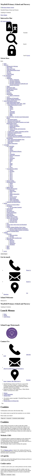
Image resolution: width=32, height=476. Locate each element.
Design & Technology (15, 155)
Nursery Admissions (14, 79)
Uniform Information (11, 212)
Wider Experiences (14, 199)
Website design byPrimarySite (11, 401)
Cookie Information (8, 394)
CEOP (8, 97)
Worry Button (4, 15)
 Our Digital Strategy (12, 119)
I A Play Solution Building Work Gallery (16, 227)
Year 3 (11, 175)
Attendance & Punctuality (13, 98)
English (11, 107)
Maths (11, 106)
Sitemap (5, 393)
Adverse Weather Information (13, 99)
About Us (6, 65)
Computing (12, 111)
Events (8, 226)
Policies (8, 91)
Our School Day (10, 211)
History (11, 159)
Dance (11, 163)
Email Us (28, 281)
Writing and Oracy (14, 124)
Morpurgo (12, 240)
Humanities (12, 113)
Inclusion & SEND (11, 182)
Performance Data (11, 87)
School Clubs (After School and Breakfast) (17, 224)
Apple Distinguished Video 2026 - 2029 (16, 103)
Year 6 (11, 179)
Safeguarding (10, 94)
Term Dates (9, 210)
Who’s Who (9, 67)
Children (6, 232)
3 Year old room (13, 220)
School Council (13, 196)
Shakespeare (12, 243)
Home (5, 63)
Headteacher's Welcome (12, 66)
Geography (12, 158)
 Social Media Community (13, 140)
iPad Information (10, 215)
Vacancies (9, 73)
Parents (5, 203)
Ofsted (8, 86)
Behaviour (12, 190)
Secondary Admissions (15, 82)
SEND (11, 183)
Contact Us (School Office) (13, 204)
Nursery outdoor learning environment (19, 228)
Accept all (9, 418)
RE (10, 166)
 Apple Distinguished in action (14, 105)
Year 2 (11, 174)
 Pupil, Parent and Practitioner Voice (15, 139)
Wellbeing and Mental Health (13, 202)
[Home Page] (7, 7)
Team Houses (13, 198)
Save (14, 474)
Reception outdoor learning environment (19, 230)
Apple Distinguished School (13, 70)
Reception (12, 171)
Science (11, 109)
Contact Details (10, 74)
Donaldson (12, 244)
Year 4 (11, 176)
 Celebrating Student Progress (14, 132)
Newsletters (9, 206)
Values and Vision (11, 69)
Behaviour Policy (14, 235)
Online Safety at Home (12, 216)
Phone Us (28, 270)
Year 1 (11, 172)
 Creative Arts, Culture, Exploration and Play (18, 131)
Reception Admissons (15, 81)
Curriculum (6, 144)
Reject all (3, 418)
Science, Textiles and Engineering (17, 128)
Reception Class (13, 222)
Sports (8, 246)
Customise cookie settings (18, 418)
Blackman (12, 242)
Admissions (9, 78)
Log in (28, 55)
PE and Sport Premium (12, 89)
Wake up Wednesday (14, 95)
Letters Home (10, 208)
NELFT (11, 186)
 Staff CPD (10, 142)
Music (11, 114)
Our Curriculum (10, 146)
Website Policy (7, 395)
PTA (8, 223)
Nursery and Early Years (12, 218)
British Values (10, 187)
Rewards (12, 236)
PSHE (11, 115)
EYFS (11, 167)
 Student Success (11, 134)
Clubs (11, 192)
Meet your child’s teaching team (14, 238)
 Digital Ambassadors (12, 143)
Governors (9, 93)
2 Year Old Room (14, 219)
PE (10, 162)
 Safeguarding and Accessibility (14, 135)
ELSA (11, 184)
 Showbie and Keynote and (13, 120)
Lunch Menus (10, 214)
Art (10, 110)
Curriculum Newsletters (12, 168)
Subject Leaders (10, 180)
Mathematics (12, 127)
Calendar (9, 77)
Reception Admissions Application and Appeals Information (19, 84)
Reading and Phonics (14, 126)
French (11, 156)
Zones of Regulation (14, 200)
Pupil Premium (10, 90)
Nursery (11, 170)
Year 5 (11, 178)
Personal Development (12, 188)
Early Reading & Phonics (16, 151)
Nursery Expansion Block (13, 231)
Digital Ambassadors (14, 194)
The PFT (9, 71)
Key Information (7, 75)
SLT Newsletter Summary (16, 207)
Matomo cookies (8, 450)
